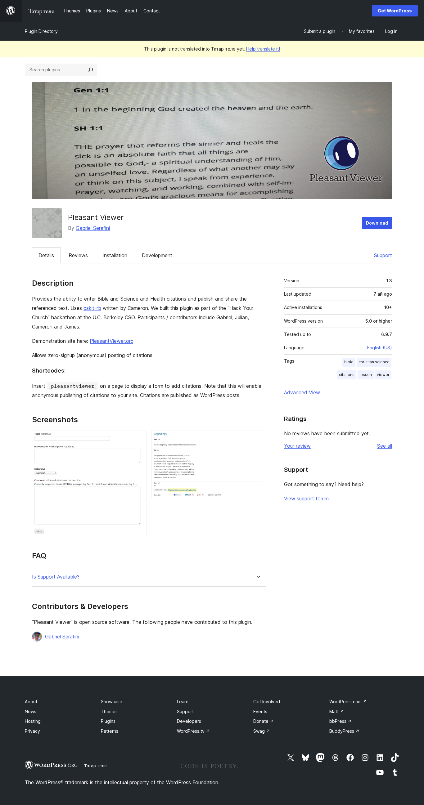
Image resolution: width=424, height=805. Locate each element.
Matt (336, 711)
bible (349, 362)
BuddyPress (344, 731)
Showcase (111, 701)
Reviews (78, 255)
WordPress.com (348, 701)
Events (260, 711)
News (30, 711)
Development (157, 255)
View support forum (306, 498)
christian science (374, 362)
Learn (182, 701)
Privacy (32, 731)
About (31, 701)
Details (46, 255)
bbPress (340, 721)
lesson (365, 374)
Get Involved (266, 701)
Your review (297, 446)
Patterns (109, 731)
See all (384, 446)
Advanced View (302, 392)
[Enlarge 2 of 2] (258, 439)
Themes (109, 711)
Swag (261, 731)
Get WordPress (395, 10)
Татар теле (95, 765)
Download (377, 223)
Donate (263, 721)
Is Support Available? (55, 577)
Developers (189, 721)
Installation (114, 255)
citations (346, 374)
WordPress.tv (193, 731)
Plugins (108, 721)
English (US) (379, 347)
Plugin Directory (41, 31)
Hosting (33, 721)
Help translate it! (263, 48)
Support (383, 255)
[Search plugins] (90, 70)
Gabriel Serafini (93, 228)
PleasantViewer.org (111, 341)
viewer (383, 374)
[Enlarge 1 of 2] (138, 439)
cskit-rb (92, 308)
